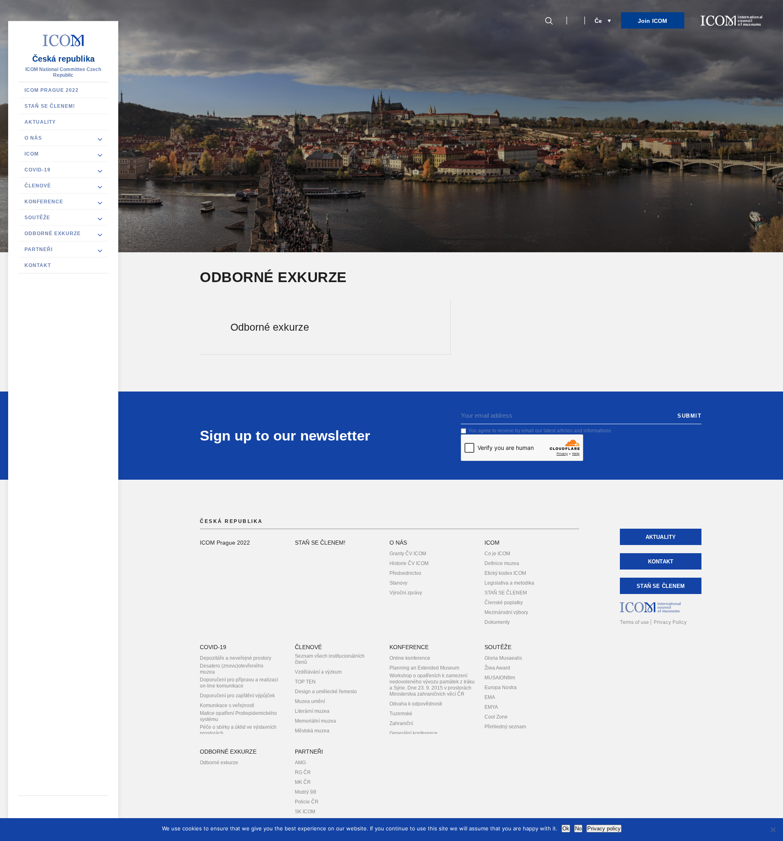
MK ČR (303, 782)
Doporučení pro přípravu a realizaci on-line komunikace (239, 683)
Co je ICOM (497, 553)
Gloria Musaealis (503, 658)
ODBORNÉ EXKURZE (52, 233)
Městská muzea (312, 731)
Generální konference (413, 733)
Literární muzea (312, 711)
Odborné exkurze (219, 762)
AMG (300, 762)
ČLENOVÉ (37, 186)
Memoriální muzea (315, 721)
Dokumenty (497, 622)
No (578, 828)
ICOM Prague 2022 (51, 90)
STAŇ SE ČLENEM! (49, 106)
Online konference (409, 658)
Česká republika (63, 58)
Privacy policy (604, 828)
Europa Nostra (500, 687)
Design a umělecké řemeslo (326, 691)
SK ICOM (305, 811)
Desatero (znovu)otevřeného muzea (231, 669)
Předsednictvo (405, 573)
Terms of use (634, 622)
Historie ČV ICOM (409, 563)
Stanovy (398, 583)
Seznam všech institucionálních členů (330, 659)
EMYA (491, 707)
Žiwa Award (497, 668)
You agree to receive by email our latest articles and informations (539, 430)
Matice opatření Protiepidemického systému (238, 716)
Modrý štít (305, 792)
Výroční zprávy (405, 593)
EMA (489, 697)
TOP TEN (305, 682)
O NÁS (33, 138)
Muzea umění (310, 701)
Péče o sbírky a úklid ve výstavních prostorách (238, 730)
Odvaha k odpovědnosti (415, 704)
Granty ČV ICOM (407, 553)
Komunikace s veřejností (227, 705)
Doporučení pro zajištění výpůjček (237, 696)
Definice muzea (501, 563)
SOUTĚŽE (37, 217)
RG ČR (303, 772)
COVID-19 (37, 170)
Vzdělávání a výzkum (318, 672)
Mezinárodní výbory (506, 612)
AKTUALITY (40, 122)
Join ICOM (653, 21)
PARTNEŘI (38, 249)
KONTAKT (37, 265)
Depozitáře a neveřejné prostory (235, 658)
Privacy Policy (670, 622)
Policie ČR (307, 802)
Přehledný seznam (505, 727)
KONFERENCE (43, 202)
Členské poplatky (503, 602)
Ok (565, 828)
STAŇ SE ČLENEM (505, 593)
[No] (773, 829)
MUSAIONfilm (499, 678)
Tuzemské (400, 713)
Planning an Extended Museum (424, 668)
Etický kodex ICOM (505, 573)
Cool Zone (496, 717)
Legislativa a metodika (509, 583)
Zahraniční (401, 723)
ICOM (31, 154)
